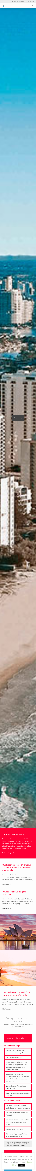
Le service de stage (12, 1045)
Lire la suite (6, 884)
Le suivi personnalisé (13, 1101)
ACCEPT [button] (22, 1165)
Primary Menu (33, 5)
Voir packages (7, 853)
